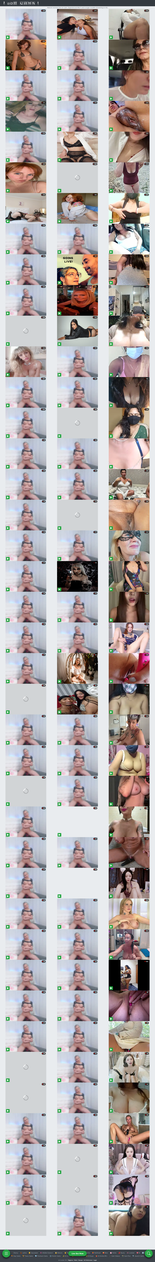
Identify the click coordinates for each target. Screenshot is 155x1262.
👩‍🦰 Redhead (96, 1253)
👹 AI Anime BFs (101, 1256)
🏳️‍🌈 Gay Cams (15, 1256)
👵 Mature (58, 1253)
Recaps (80, 1260)
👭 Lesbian (130, 1253)
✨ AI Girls (66, 1256)
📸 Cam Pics (126, 1256)
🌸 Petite (113, 1253)
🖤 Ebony (14, 1253)
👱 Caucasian (33, 1253)
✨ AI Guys (89, 1256)
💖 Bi (138, 1253)
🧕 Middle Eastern (46, 1253)
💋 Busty (121, 1253)
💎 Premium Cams (41, 1256)
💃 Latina (23, 1253)
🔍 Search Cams (138, 1256)
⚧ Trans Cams (27, 1256)
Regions (70, 1260)
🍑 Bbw (105, 1253)
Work (75, 1260)
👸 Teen (67, 1253)
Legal (95, 1260)
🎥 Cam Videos (114, 1256)
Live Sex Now (78, 1253)
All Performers (88, 1260)
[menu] (6, 1253)
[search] (149, 1253)
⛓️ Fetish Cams (55, 1256)
